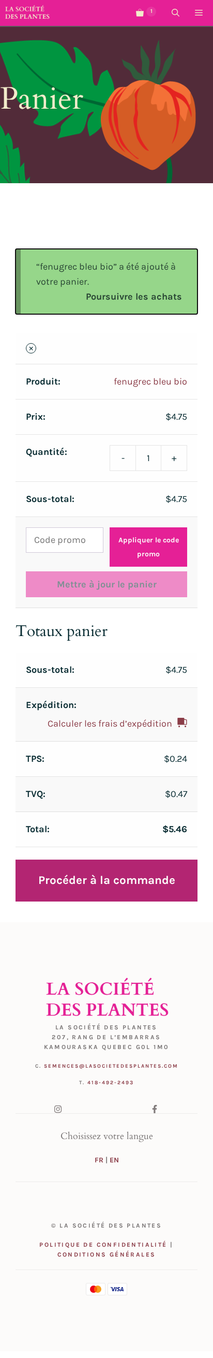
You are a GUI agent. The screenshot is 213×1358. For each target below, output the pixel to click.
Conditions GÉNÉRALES (106, 1254)
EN (114, 1160)
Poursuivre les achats (134, 296)
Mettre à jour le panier (107, 584)
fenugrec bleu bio (150, 381)
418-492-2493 (110, 1083)
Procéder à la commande (106, 880)
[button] (175, 13)
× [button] (31, 348)
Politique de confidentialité (103, 1244)
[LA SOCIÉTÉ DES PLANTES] (27, 13)
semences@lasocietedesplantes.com (111, 1066)
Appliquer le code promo (148, 547)
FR (99, 1160)
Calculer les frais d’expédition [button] (110, 723)
